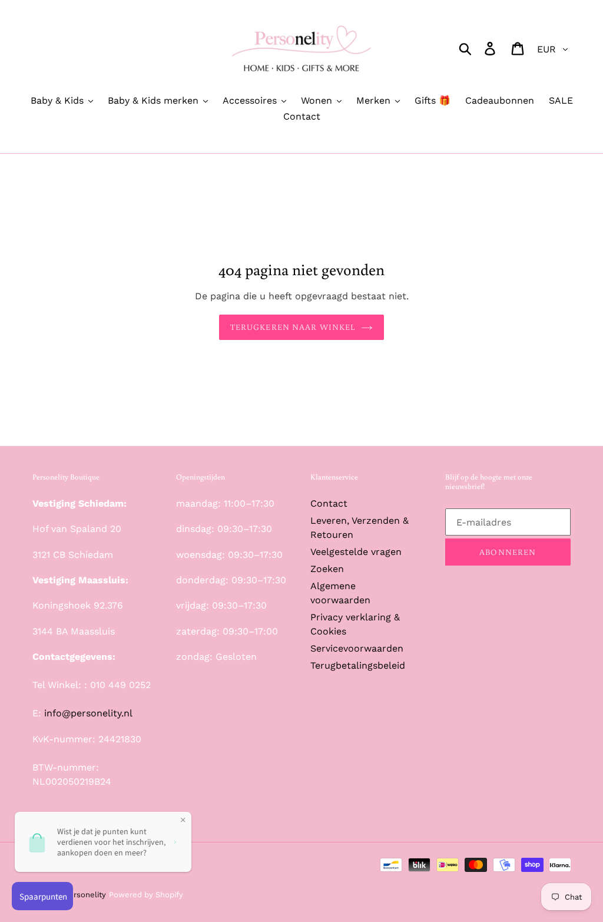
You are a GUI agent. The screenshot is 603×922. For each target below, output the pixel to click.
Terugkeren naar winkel (293, 327)
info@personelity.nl (88, 713)
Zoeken (327, 568)
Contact (328, 503)
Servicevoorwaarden (356, 648)
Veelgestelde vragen (356, 551)
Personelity (85, 894)
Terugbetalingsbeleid (357, 665)
